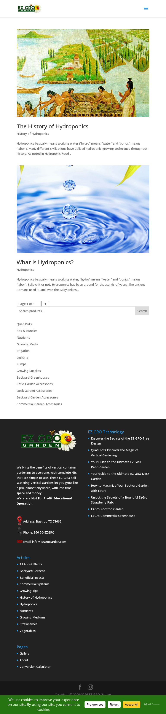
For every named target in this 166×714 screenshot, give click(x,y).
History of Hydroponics (33, 134)
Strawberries (28, 624)
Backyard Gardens (32, 571)
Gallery (24, 653)
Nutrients (23, 337)
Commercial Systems (34, 584)
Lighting (22, 357)
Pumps (21, 364)
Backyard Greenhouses (33, 377)
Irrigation (23, 351)
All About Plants (31, 564)
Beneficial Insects (32, 577)
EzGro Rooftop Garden (107, 509)
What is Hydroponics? (45, 262)
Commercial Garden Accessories (39, 404)
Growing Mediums (32, 617)
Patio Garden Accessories (35, 384)
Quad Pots (24, 324)
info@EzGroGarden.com (49, 542)
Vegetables (28, 631)
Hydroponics (25, 270)
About (24, 660)
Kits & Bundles (27, 331)
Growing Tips (29, 591)
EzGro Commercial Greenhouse (113, 516)
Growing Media (27, 344)
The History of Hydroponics (52, 126)
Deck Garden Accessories (34, 391)
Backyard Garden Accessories (37, 397)
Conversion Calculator (35, 667)
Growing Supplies (29, 371)
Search (142, 311)
